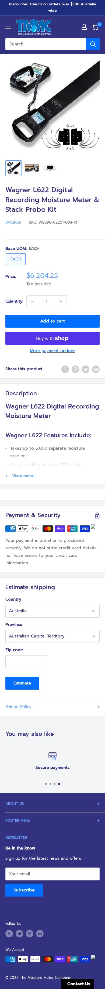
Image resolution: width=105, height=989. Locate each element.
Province (13, 625)
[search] (45, 44)
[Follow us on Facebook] (9, 933)
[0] (95, 27)
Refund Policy (18, 707)
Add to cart (52, 321)
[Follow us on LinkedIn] (40, 933)
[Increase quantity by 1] (60, 301)
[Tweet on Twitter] (85, 369)
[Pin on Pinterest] (75, 369)
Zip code (14, 650)
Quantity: (14, 301)
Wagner (13, 222)
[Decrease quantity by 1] (32, 301)
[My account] (84, 27)
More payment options (52, 351)
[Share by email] (96, 369)
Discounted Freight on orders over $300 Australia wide (52, 7)
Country (13, 599)
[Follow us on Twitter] (19, 933)
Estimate (22, 683)
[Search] (93, 44)
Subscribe (24, 890)
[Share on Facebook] (65, 369)
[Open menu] (8, 27)
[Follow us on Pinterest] (29, 933)
